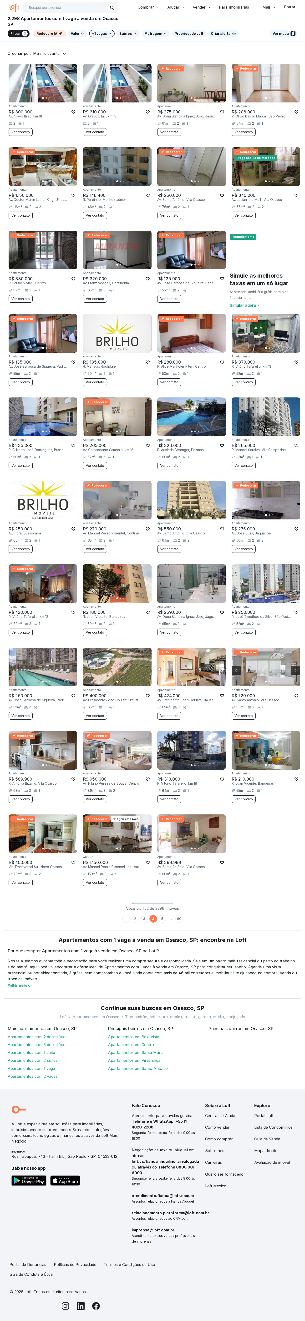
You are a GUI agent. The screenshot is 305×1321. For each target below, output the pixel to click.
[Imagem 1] (43, 98)
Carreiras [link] (213, 1162)
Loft (63, 1016)
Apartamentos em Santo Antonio (138, 1068)
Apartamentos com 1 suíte (31, 1052)
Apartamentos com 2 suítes (32, 1060)
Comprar (146, 7)
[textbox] (70, 7)
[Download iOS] (65, 1181)
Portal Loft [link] (263, 1115)
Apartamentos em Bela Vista (133, 1036)
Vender (199, 7)
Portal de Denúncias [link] (28, 1264)
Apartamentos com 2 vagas (32, 1076)
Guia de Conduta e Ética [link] (31, 1274)
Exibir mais (17, 985)
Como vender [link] (217, 1127)
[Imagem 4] (52, 97)
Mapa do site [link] (265, 1150)
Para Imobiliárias (234, 7)
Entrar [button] (289, 7)
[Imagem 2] (46, 98)
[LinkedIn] (81, 1306)
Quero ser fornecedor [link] (225, 1174)
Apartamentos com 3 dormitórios (37, 1044)
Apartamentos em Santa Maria (135, 1052)
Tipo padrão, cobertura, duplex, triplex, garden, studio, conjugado (185, 1016)
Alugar (173, 7)
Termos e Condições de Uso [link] (129, 1264)
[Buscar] (112, 7)
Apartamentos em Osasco (95, 1016)
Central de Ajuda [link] (220, 1115)
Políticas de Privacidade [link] (75, 1264)
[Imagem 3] (49, 97)
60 (179, 919)
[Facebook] (96, 1306)
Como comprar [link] (219, 1139)
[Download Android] (28, 1181)
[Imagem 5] (56, 97)
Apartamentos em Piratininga (134, 1060)
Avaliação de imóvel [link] (272, 1162)
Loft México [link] (215, 1186)
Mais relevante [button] (46, 53)
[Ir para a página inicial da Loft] (16, 7)
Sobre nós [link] (214, 1150)
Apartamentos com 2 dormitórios (37, 1036)
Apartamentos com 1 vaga (31, 1068)
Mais (266, 7)
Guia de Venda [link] (267, 1139)
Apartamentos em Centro (131, 1044)
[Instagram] (65, 1306)
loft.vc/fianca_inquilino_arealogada (165, 1161)
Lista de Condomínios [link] (273, 1127)
